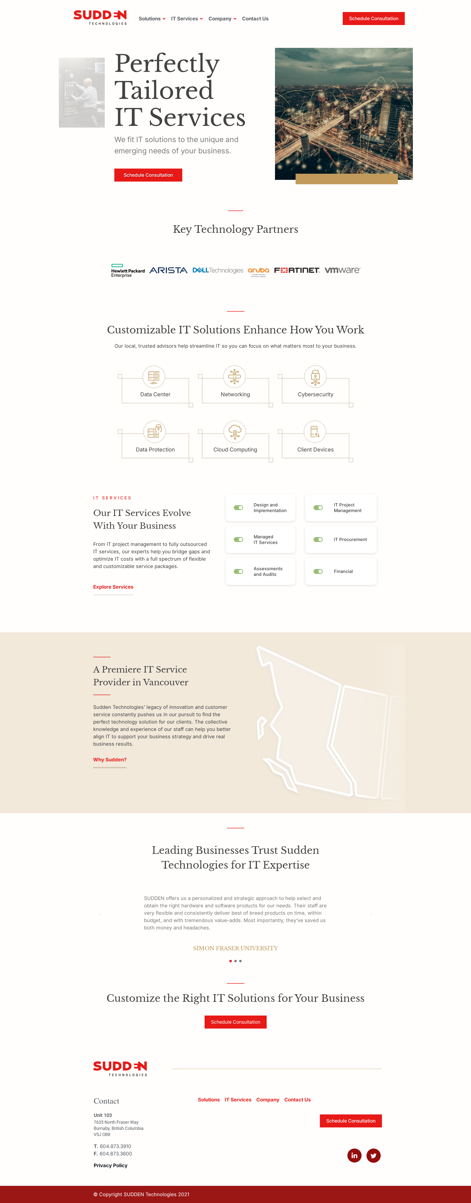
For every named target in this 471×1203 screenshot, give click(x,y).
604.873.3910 (112, 1146)
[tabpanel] (235, 920)
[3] (240, 961)
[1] (230, 961)
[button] (152, 19)
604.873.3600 (113, 1154)
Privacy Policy (111, 1165)
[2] (235, 961)
